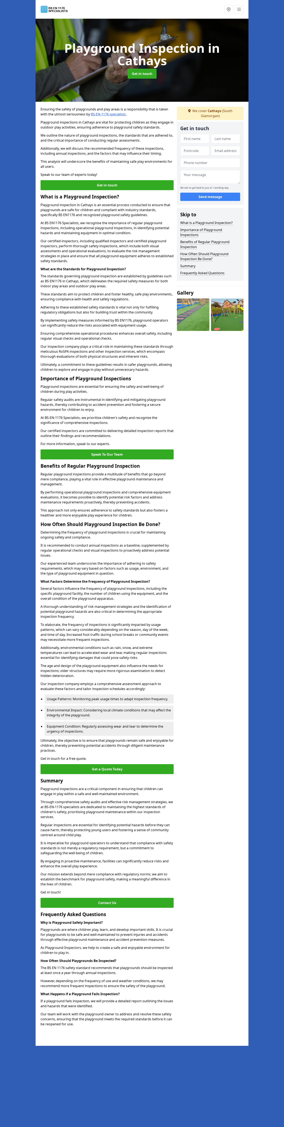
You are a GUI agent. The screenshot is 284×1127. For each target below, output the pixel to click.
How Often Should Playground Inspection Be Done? (204, 256)
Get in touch (142, 73)
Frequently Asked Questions (202, 273)
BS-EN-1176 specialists (108, 114)
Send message (210, 197)
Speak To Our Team (107, 454)
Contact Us (107, 903)
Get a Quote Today (107, 769)
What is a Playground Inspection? (206, 222)
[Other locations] (228, 9)
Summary (187, 266)
